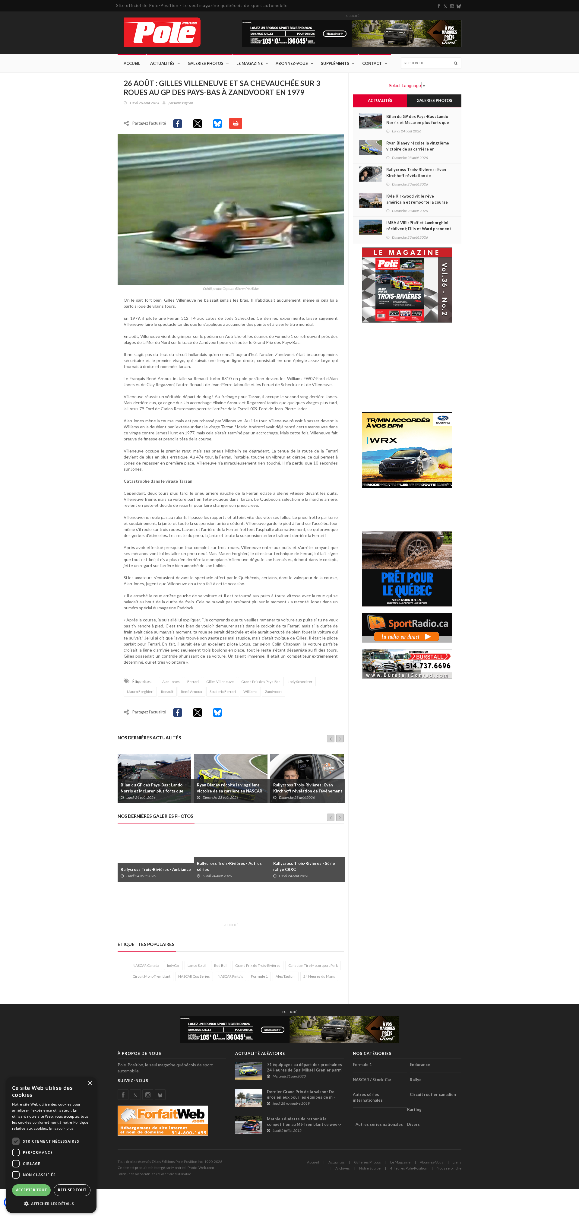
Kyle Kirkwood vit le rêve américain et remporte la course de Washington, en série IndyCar (306, 791)
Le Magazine (249, 63)
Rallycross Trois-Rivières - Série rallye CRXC (228, 866)
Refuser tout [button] (72, 1189)
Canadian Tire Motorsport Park (313, 965)
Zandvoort (273, 691)
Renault (167, 691)
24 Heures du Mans (319, 976)
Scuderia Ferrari (223, 691)
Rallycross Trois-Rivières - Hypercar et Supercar (308, 866)
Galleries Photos (367, 1162)
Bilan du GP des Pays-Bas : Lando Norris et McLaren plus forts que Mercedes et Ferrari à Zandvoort (417, 122)
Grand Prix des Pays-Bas (260, 681)
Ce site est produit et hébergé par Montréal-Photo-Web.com (166, 1167)
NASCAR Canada (146, 965)
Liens (457, 1162)
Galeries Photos (205, 63)
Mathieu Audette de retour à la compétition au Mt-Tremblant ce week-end (304, 1124)
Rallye (416, 1079)
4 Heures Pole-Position (408, 1168)
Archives (342, 1168)
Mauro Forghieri (140, 691)
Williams (250, 691)
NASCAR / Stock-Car (372, 1079)
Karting (414, 1109)
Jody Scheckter (300, 681)
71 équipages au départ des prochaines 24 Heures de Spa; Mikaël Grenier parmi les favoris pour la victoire (305, 1070)
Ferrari (193, 681)
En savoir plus (61, 1128)
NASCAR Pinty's (230, 976)
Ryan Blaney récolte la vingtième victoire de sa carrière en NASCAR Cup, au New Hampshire (153, 791)
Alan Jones (171, 681)
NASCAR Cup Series (194, 976)
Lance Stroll (197, 965)
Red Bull (220, 965)
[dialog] (51, 1145)
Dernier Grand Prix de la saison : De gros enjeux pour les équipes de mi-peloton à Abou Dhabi (301, 1097)
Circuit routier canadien (433, 1094)
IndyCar (173, 965)
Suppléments (335, 63)
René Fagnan (183, 102)
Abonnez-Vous (292, 63)
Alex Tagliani (286, 976)
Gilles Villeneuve (220, 681)
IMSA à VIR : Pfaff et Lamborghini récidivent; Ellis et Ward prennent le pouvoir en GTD (418, 228)
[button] (51, 1203)
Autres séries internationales (368, 1097)
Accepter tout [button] (31, 1189)
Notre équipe (370, 1168)
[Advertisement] (227, 905)
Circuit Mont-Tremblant (151, 976)
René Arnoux (191, 691)
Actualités (162, 63)
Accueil (132, 63)
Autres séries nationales (379, 1124)
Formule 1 (259, 976)
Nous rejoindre (449, 1168)
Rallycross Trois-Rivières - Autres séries (153, 866)
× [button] (89, 1083)
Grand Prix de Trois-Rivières (257, 965)
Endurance (420, 1064)
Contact (372, 63)
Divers (413, 1124)
